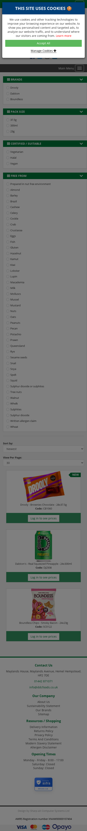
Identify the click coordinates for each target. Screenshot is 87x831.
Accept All (43, 43)
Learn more (63, 36)
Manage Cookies (42, 51)
